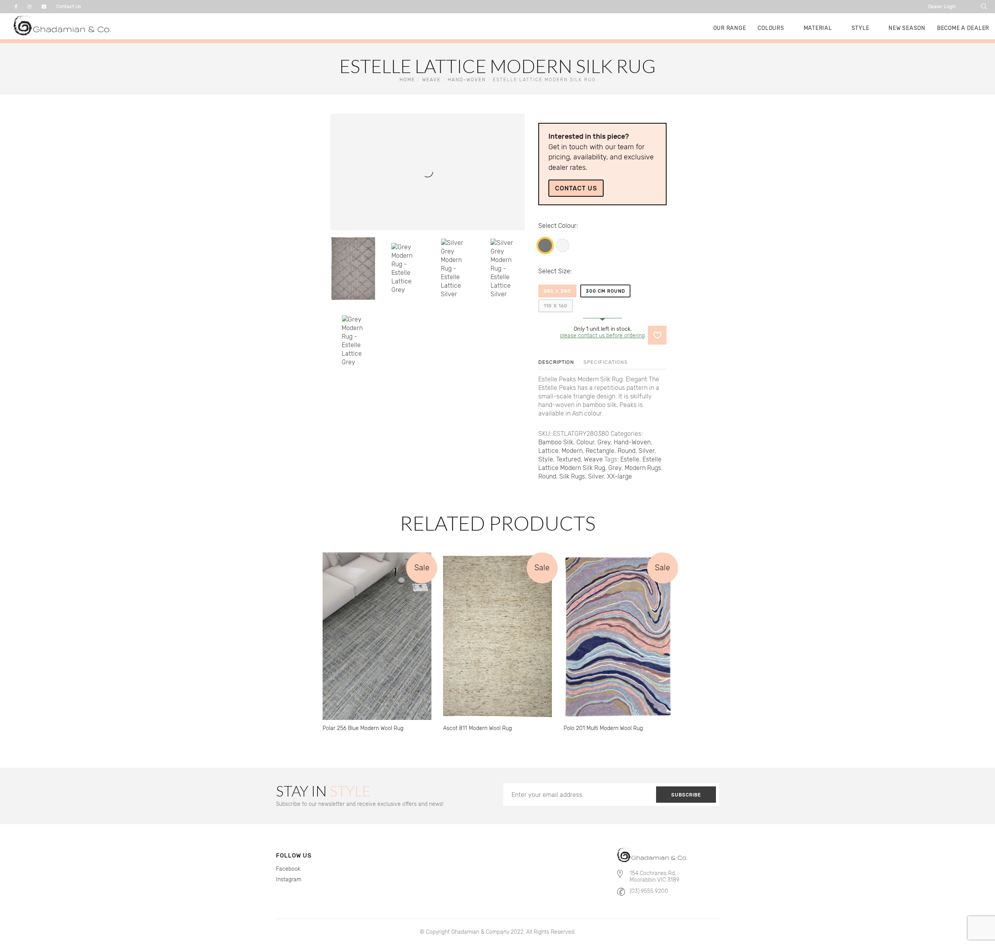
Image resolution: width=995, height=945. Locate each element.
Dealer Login (942, 6)
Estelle (629, 459)
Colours (771, 28)
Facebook (288, 869)
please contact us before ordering (602, 335)
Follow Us (294, 855)
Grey (545, 245)
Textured (568, 459)
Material (818, 28)
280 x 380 (557, 291)
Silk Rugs (572, 476)
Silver (562, 245)
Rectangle (600, 450)
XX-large (619, 476)
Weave (431, 79)
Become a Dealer (963, 28)
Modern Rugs (643, 468)
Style (860, 28)
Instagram (288, 879)
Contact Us (68, 6)
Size (564, 271)
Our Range (729, 28)
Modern (572, 450)
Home (407, 79)
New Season (907, 28)
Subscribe (686, 795)
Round (626, 450)
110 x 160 (555, 306)
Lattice (548, 450)
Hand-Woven (467, 79)
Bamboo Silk (555, 442)
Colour (567, 225)
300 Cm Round (605, 291)
